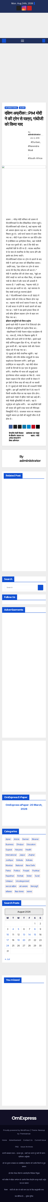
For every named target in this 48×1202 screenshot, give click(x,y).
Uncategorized (22, 881)
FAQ (17, 1147)
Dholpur (20, 844)
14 (29, 934)
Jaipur (22, 855)
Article (16, 839)
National (19, 865)
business (9, 844)
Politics (17, 870)
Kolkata (29, 860)
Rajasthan (10, 876)
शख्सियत (9, 891)
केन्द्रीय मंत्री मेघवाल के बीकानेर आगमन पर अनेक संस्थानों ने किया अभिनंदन (16, 437)
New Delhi (30, 865)
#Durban (35, 142)
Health (28, 849)
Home (4, 1140)
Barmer (26, 839)
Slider (22, 108)
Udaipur (9, 881)
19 (18, 940)
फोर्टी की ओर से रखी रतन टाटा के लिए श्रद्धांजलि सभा (27, 1190)
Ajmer (8, 839)
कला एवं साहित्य (11, 886)
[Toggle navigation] (22, 41)
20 (24, 940)
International (11, 108)
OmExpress (6, 25)
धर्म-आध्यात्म (23, 886)
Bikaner (35, 839)
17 (8, 940)
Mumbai (9, 865)
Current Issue (40, 1140)
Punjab (26, 870)
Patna (8, 870)
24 (7, 945)
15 (35, 934)
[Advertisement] (24, 69)
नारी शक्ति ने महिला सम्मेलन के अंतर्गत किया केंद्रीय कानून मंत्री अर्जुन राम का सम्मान (24, 1181)
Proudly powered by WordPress (16, 1130)
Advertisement (15, 1140)
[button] (40, 40)
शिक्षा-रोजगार (19, 891)
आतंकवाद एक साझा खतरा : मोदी (32, 434)
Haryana (18, 849)
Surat (37, 876)
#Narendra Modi (33, 148)
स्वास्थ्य (29, 891)
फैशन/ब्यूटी (34, 886)
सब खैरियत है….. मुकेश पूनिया (24, 1196)
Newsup (41, 1130)
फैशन (6, 1190)
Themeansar (25, 1134)
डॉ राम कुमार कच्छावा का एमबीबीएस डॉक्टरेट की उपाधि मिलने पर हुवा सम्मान (24, 1165)
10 (8, 934)
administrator (34, 134)
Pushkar (35, 870)
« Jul (7, 959)
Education (31, 844)
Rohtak (20, 876)
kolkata (19, 860)
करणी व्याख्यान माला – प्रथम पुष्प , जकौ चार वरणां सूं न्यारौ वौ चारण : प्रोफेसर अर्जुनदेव (24, 1155)
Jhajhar (31, 855)
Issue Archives (27, 1147)
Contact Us (28, 1140)
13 (24, 934)
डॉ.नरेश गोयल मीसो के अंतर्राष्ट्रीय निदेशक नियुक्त (24, 1173)
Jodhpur (9, 860)
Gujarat (9, 849)
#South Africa (35, 158)
